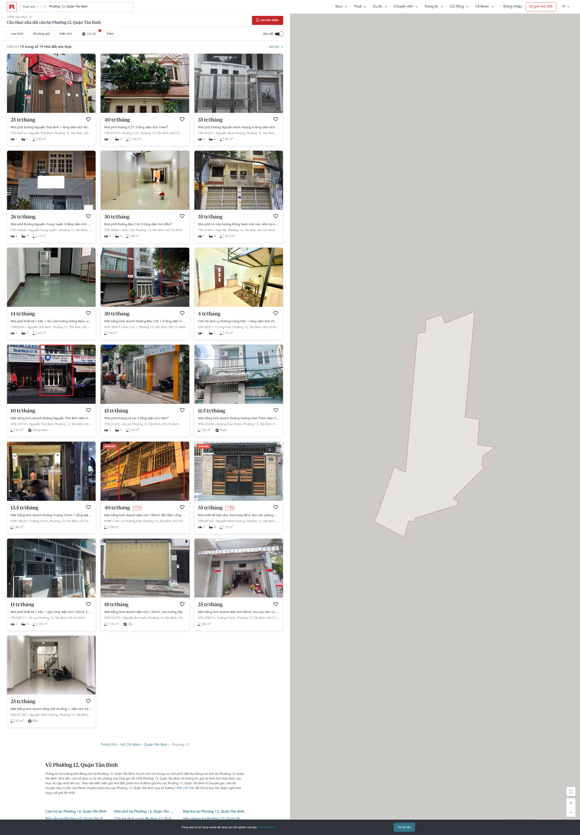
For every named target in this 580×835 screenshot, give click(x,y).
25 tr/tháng (23, 120)
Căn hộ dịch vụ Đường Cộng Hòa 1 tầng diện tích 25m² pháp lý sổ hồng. (238, 321)
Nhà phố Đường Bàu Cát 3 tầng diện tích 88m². (138, 224)
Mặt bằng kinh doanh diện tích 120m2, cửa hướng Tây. (143, 612)
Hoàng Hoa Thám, (230, 424)
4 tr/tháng (209, 314)
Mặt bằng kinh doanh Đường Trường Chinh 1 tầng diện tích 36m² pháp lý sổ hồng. (51, 515)
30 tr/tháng (116, 217)
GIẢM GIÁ (110, 446)
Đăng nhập (512, 7)
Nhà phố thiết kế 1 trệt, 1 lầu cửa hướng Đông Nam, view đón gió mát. (51, 321)
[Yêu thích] (88, 119)
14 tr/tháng (23, 314)
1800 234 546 (185, 788)
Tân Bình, (77, 133)
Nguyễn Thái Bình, (41, 133)
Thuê (358, 7)
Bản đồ (268, 34)
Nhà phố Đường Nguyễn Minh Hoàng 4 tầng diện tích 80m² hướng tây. (238, 127)
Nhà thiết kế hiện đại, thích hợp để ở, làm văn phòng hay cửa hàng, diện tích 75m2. (238, 515)
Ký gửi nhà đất (541, 7)
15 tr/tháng (116, 411)
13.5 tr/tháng (24, 508)
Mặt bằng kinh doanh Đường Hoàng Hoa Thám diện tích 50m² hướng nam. (238, 418)
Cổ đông (457, 7)
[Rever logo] (12, 7)
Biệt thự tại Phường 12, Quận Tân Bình (213, 812)
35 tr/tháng (210, 120)
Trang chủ (109, 745)
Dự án (377, 7)
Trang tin (431, 7)
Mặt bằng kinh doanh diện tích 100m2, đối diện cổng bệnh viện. (145, 515)
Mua (338, 7)
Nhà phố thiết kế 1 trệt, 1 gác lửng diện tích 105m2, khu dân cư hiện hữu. (51, 612)
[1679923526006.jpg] (51, 112)
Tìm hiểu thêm (267, 827)
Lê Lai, (127, 424)
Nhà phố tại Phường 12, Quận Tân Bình (145, 812)
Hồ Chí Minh (178, 133)
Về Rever (482, 7)
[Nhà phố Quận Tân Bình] (238, 209)
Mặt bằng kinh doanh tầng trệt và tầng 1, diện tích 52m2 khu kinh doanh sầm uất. (51, 709)
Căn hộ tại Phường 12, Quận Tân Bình (75, 812)
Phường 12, (62, 133)
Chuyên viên (403, 7)
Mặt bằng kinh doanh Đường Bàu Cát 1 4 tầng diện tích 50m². (145, 321)
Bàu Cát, (129, 230)
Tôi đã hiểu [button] (404, 827)
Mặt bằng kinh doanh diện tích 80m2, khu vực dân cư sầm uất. (238, 612)
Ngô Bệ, (221, 230)
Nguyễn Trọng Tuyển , (43, 230)
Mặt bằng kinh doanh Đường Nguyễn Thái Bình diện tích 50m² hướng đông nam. (51, 418)
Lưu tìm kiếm (269, 20)
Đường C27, (131, 133)
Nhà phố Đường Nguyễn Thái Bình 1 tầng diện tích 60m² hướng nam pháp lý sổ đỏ (51, 127)
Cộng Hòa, (224, 327)
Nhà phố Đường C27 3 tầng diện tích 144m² (136, 127)
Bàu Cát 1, (130, 327)
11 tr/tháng (22, 604)
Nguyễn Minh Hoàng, (231, 133)
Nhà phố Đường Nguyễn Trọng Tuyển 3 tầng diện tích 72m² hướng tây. (51, 224)
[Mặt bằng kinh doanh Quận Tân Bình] (145, 500)
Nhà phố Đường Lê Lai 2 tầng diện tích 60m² (136, 418)
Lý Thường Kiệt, (132, 521)
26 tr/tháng (23, 217)
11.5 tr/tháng (211, 411)
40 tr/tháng (117, 120)
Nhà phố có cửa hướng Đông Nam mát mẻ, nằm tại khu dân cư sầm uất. (238, 224)
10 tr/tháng (23, 411)
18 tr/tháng (116, 604)
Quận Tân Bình (155, 745)
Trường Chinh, (39, 521)
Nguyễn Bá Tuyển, (135, 618)
